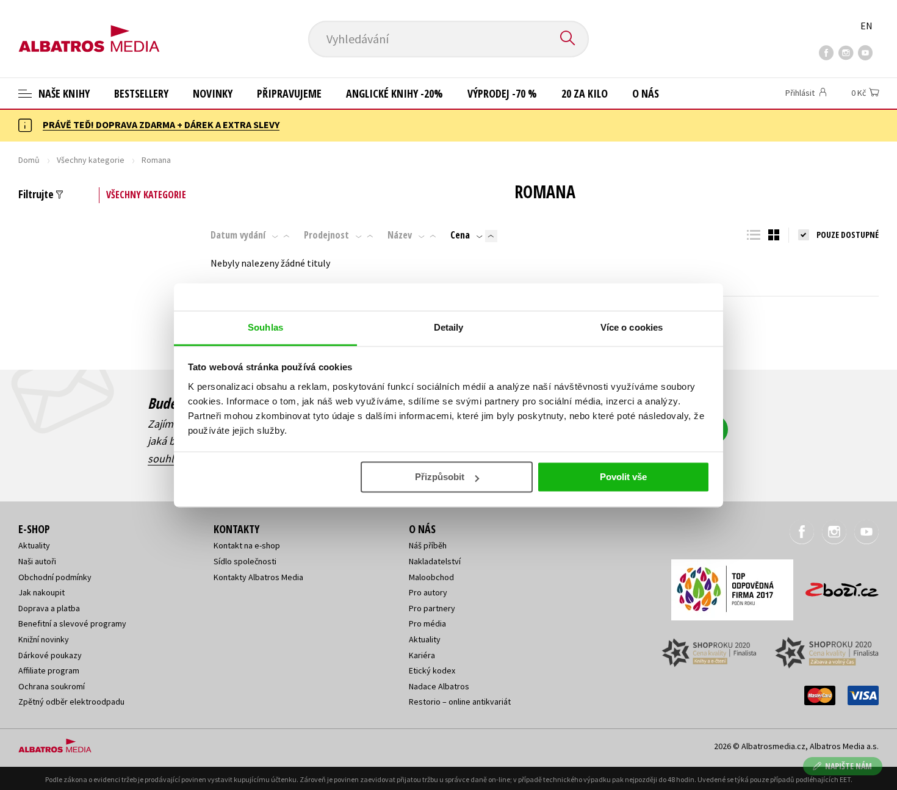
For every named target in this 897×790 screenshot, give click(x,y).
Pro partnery (432, 608)
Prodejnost (326, 235)
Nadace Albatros (439, 686)
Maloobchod (431, 577)
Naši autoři (37, 561)
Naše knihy (63, 93)
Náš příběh (428, 545)
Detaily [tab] (449, 327)
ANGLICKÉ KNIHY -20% (394, 93)
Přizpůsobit (439, 477)
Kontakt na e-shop (247, 545)
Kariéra (422, 655)
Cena (460, 235)
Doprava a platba (49, 608)
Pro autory (428, 592)
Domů (29, 159)
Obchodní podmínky (55, 577)
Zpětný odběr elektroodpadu (71, 701)
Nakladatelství (435, 561)
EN (866, 26)
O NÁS (645, 93)
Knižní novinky (43, 639)
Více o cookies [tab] (631, 327)
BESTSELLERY (141, 93)
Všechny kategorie (90, 159)
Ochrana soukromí (51, 686)
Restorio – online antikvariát (460, 701)
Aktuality (34, 545)
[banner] (89, 28)
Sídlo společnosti (245, 561)
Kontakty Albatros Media (258, 577)
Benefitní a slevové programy (72, 623)
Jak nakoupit (41, 592)
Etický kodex (432, 670)
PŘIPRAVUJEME (289, 93)
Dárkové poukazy (50, 655)
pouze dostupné (847, 234)
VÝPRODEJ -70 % (502, 93)
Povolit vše (623, 477)
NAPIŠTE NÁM (848, 766)
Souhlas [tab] (265, 327)
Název (399, 235)
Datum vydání (238, 235)
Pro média (427, 623)
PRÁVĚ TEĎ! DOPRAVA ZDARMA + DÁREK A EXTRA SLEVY (161, 124)
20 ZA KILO (584, 93)
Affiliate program (48, 670)
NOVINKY (212, 93)
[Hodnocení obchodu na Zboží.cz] (836, 585)
